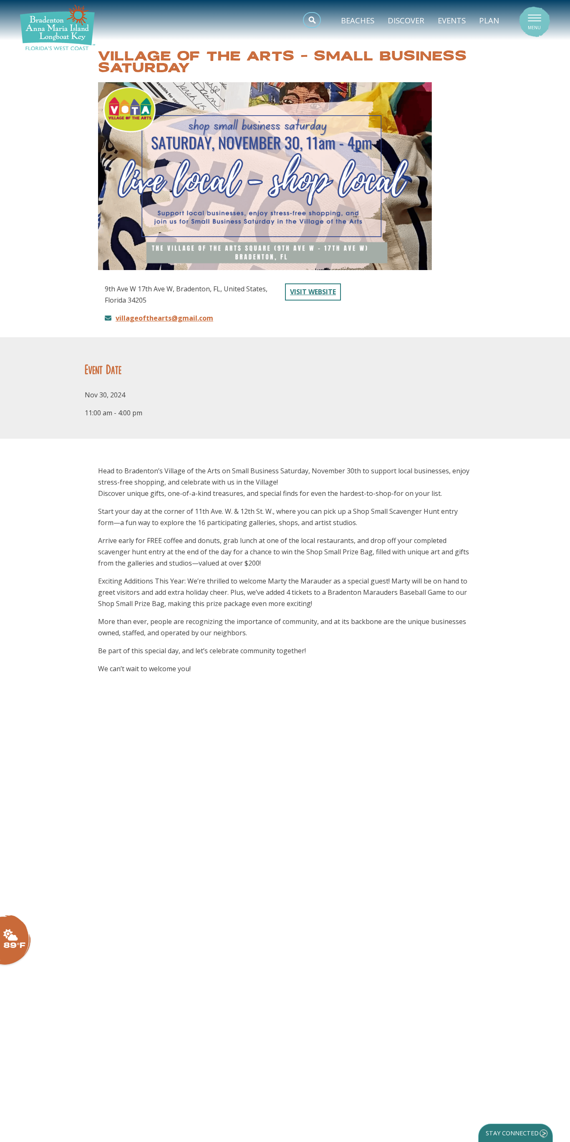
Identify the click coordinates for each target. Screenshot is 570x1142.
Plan (489, 20)
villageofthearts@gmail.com (164, 318)
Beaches (357, 20)
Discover (406, 20)
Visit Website (313, 291)
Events (452, 20)
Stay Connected (512, 1133)
